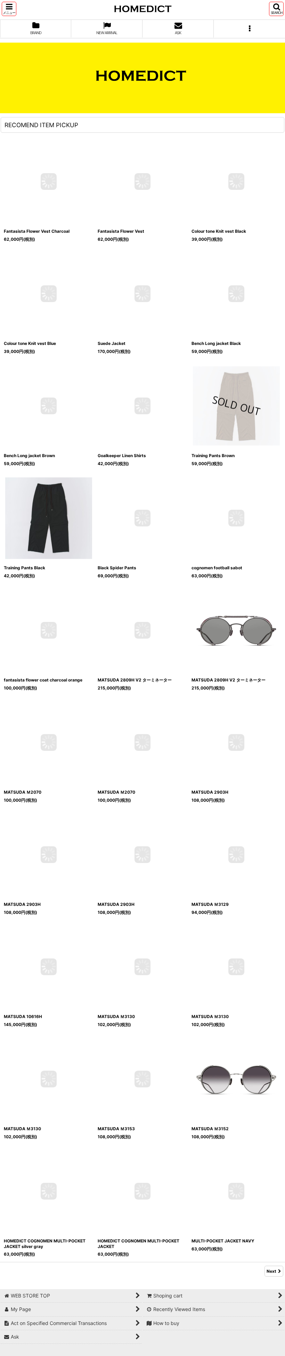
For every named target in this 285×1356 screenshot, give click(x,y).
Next (271, 1271)
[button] (9, 9)
